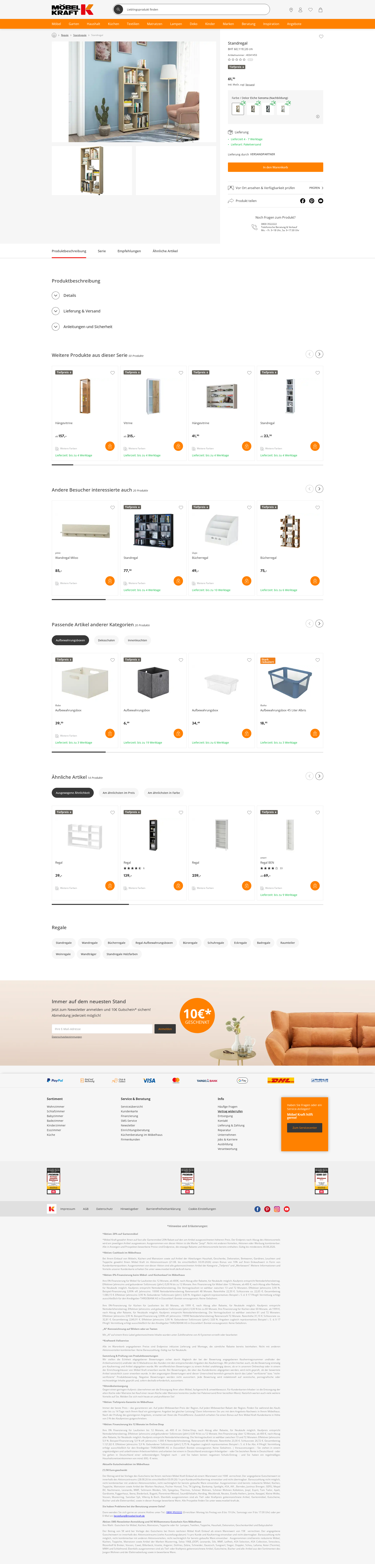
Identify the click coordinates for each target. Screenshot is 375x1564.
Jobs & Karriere (228, 1139)
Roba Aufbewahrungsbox (68, 655)
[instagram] (277, 1209)
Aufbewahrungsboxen (70, 640)
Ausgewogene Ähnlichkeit (73, 793)
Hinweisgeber (129, 1209)
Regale (59, 927)
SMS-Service (129, 1121)
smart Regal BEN (268, 807)
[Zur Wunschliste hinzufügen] (321, 36)
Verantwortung (227, 1149)
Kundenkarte (129, 1111)
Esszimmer (54, 1130)
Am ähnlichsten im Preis (119, 793)
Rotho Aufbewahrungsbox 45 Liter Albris (283, 655)
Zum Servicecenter (305, 1128)
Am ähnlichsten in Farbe (164, 793)
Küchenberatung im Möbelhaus (141, 1135)
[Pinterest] (311, 200)
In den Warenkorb (275, 167)
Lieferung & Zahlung (231, 1125)
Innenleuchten (137, 640)
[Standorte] (291, 10)
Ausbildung (225, 1144)
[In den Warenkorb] (110, 446)
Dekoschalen (106, 640)
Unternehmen (227, 1135)
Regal (56, 807)
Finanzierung (129, 1116)
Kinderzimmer (56, 1125)
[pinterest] (267, 1209)
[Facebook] (302, 200)
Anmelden (165, 1029)
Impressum (67, 1209)
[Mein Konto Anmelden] (300, 10)
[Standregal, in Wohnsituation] (134, 91)
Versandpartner (262, 154)
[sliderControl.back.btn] (309, 354)
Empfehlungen (129, 251)
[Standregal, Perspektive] (92, 170)
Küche (51, 1135)
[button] (253, 109)
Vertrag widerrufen (230, 1111)
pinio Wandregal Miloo (67, 502)
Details (69, 295)
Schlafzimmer (56, 1111)
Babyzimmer (55, 1116)
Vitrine (125, 368)
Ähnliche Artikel (165, 251)
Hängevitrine (60, 368)
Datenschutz (104, 1209)
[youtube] (287, 1209)
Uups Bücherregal (201, 502)
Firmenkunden (130, 1139)
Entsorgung (225, 1116)
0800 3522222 (269, 224)
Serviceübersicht (132, 1106)
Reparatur (224, 1130)
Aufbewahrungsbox (133, 655)
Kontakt (223, 1121)
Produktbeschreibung (69, 251)
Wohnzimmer (55, 1106)
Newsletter (128, 1125)
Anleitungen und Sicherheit (87, 326)
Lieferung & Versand (81, 311)
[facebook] (257, 1209)
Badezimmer (55, 1121)
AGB (85, 1209)
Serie (102, 251)
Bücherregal (265, 502)
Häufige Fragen (228, 1106)
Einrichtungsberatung (135, 1130)
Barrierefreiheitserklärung (163, 1209)
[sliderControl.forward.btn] (319, 354)
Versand (250, 84)
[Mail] (320, 200)
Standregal (264, 368)
